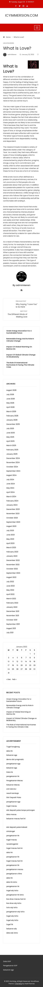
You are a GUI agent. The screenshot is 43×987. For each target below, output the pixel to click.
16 (34, 661)
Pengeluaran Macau (14, 780)
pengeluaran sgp (13, 763)
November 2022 (12, 564)
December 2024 (13, 458)
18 (13, 665)
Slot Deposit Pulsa (13, 797)
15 (30, 661)
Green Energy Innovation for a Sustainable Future (19, 332)
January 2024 (12, 505)
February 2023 (12, 552)
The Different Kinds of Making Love (17, 314)
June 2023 (10, 535)
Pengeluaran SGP (10, 965)
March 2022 (11, 598)
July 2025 (10, 428)
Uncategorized (8, 43)
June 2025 (10, 433)
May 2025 (10, 437)
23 (34, 665)
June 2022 (10, 586)
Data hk (9, 772)
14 (26, 661)
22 (30, 665)
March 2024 (11, 496)
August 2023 (11, 526)
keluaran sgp (11, 768)
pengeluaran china (14, 873)
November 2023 (12, 513)
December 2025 (13, 424)
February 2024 (12, 501)
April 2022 (10, 594)
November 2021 (12, 615)
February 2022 (12, 603)
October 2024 (12, 467)
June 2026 (10, 399)
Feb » (14, 679)
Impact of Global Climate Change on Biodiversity (20, 356)
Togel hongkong (13, 746)
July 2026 (10, 394)
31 (8, 673)
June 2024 (10, 484)
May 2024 (10, 488)
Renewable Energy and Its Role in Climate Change (20, 340)
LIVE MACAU (11, 789)
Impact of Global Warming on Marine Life (19, 348)
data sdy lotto (12, 933)
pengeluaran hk (12, 776)
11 (13, 661)
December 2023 (13, 509)
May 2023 (10, 539)
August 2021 (11, 628)
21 (26, 665)
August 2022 (11, 577)
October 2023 (12, 518)
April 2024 (10, 492)
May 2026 (10, 403)
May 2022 (10, 590)
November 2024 (13, 462)
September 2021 (13, 624)
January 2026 (11, 420)
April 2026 (10, 407)
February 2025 (12, 450)
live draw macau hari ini (15, 899)
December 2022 (13, 560)
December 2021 (12, 611)
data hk (9, 751)
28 (26, 669)
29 (30, 669)
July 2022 (10, 581)
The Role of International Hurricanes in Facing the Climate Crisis (20, 364)
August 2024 (11, 475)
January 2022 (11, 607)
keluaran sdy (11, 928)
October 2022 (12, 569)
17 (8, 665)
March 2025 (11, 445)
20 (22, 665)
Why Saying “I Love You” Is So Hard (26, 304)
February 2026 (12, 416)
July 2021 (9, 632)
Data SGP (7, 961)
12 (17, 661)
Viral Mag (18, 984)
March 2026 (11, 411)
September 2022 (13, 573)
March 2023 (11, 547)
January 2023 (11, 556)
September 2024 (13, 471)
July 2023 (10, 530)
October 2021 (11, 620)
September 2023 (13, 522)
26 (17, 669)
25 (13, 669)
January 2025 (11, 454)
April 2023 (10, 543)
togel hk (9, 924)
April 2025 (10, 441)
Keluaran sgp (11, 755)
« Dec (8, 679)
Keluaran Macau (13, 785)
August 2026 (11, 390)
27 (22, 669)
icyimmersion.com (21, 15)
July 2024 (10, 479)
